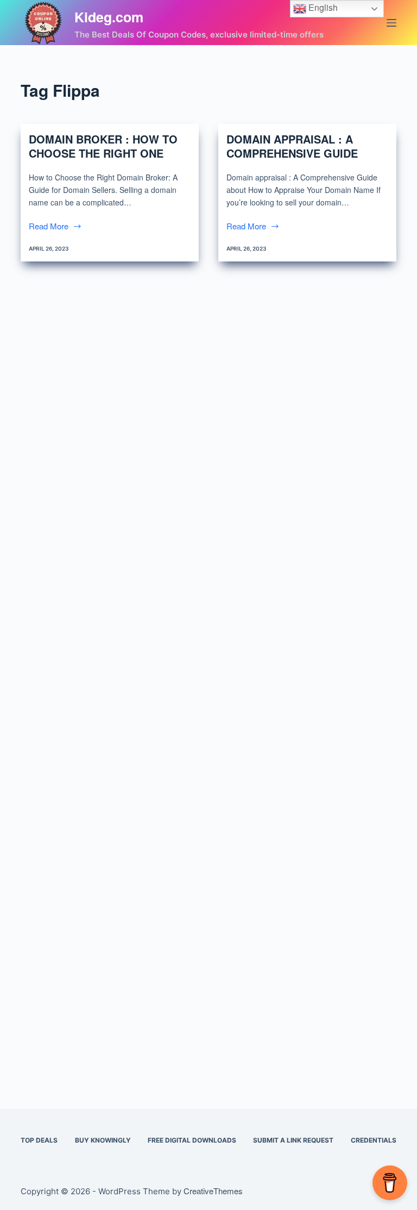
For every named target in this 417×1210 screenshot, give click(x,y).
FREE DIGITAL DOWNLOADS (192, 1140)
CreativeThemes (213, 1190)
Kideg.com (108, 17)
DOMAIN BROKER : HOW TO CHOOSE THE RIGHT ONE (103, 146)
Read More (48, 226)
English (322, 7)
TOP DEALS (39, 1140)
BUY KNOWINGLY (103, 1140)
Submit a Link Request (293, 1140)
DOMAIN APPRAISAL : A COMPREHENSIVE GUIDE (292, 146)
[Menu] (391, 23)
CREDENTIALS (373, 1140)
